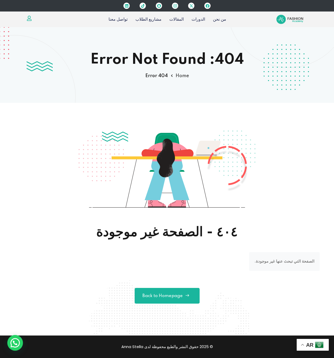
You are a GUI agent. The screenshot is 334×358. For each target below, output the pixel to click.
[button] (15, 343)
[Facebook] (207, 6)
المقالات (176, 19)
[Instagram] (175, 6)
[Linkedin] (126, 6)
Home (182, 75)
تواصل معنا (118, 19)
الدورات (198, 19)
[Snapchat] (159, 6)
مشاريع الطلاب (148, 19)
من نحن (219, 19)
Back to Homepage (162, 296)
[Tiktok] (143, 6)
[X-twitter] (191, 6)
